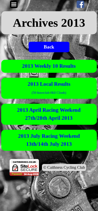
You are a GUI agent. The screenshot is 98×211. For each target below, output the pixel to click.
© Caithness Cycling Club (64, 167)
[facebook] (80, 4)
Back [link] (49, 47)
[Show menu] (14, 4)
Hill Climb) (58, 92)
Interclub (43, 92)
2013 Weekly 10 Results (49, 66)
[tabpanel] (49, 23)
